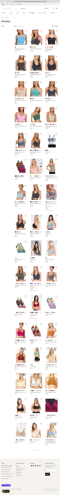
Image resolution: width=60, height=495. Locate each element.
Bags (24, 12)
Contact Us (18, 467)
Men (8, 4)
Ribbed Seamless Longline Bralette (35, 177)
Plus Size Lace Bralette (33, 417)
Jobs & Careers (18, 475)
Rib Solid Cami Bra (48, 152)
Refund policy (13, 489)
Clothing (3, 12)
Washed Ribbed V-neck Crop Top (50, 100)
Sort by (15, 26)
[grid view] (56, 26)
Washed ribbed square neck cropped (50, 285)
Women (3, 4)
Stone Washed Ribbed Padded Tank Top (20, 126)
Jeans (11, 12)
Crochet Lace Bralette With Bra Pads (20, 342)
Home (2, 17)
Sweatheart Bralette (33, 441)
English (46, 489)
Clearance (52, 12)
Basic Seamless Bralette (18, 314)
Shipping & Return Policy (20, 468)
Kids (12, 4)
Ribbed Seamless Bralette (19, 441)
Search (2, 489)
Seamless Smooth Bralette (49, 259)
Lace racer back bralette (18, 417)
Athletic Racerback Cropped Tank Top (20, 233)
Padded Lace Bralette (18, 177)
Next (38, 450)
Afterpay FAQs (19, 489)
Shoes (17, 12)
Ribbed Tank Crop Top (48, 233)
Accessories (32, 12)
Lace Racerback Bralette (18, 259)
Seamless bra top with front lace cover (20, 392)
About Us (17, 465)
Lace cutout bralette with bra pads (50, 392)
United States (53, 489)
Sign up (47, 474)
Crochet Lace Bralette (48, 417)
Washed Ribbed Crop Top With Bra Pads (36, 100)
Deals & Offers (42, 12)
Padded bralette (32, 342)
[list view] (58, 26)
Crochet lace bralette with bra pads (35, 392)
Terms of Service (19, 472)
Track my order (18, 474)
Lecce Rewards (18, 4)
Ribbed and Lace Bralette (49, 314)
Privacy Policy (18, 470)
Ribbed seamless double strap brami (50, 342)
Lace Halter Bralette (33, 259)
